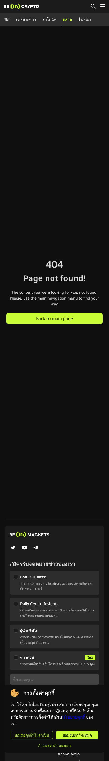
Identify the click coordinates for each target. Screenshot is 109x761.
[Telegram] (36, 548)
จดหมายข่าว (26, 19)
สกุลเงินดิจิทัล (69, 754)
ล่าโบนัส (49, 19)
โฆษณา (84, 19)
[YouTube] (24, 548)
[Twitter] (13, 548)
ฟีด (6, 19)
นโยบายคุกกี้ (73, 717)
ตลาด (67, 19)
